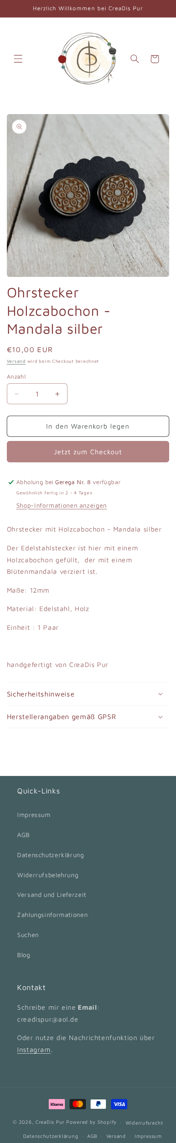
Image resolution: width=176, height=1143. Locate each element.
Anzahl (16, 376)
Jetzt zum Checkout (88, 451)
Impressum (34, 814)
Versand (16, 361)
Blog (23, 954)
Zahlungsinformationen (52, 914)
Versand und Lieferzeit (51, 894)
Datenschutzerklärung (50, 854)
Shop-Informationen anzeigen (61, 505)
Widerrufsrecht (144, 1122)
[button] (18, 59)
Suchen (28, 934)
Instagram (34, 1049)
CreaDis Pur (50, 1122)
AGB (23, 834)
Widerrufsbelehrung (47, 875)
